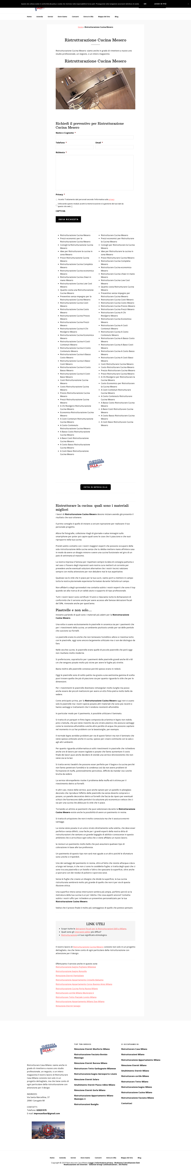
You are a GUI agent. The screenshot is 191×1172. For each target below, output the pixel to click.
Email (99, 142)
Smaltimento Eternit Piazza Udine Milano (94, 1084)
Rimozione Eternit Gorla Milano (89, 1090)
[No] (188, 4)
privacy (111, 199)
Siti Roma (123, 1164)
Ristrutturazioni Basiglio (86, 1104)
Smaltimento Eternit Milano (135, 1070)
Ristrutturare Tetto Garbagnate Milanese (95, 1068)
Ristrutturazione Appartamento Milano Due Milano (80, 1001)
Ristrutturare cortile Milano (135, 1076)
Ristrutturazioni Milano (132, 1054)
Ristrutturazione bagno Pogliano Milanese (76, 967)
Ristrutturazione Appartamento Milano (140, 1060)
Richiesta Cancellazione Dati (127, 1163)
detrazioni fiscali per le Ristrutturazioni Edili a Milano (101, 928)
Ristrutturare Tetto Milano (134, 1081)
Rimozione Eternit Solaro (86, 1079)
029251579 (41, 1110)
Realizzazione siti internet (75, 1164)
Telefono (61, 142)
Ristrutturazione (69, 935)
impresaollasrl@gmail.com (47, 1113)
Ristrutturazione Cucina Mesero (88, 947)
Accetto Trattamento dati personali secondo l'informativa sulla (86, 199)
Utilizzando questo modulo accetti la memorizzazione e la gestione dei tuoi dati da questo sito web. (90, 205)
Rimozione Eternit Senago (68, 1006)
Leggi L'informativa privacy (100, 1163)
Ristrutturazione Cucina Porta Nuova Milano (77, 988)
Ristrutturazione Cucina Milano (136, 1092)
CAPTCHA (60, 211)
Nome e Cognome (66, 133)
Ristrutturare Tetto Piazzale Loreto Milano (76, 997)
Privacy (60, 194)
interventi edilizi (82, 932)
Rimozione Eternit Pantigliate (70, 975)
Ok (145, 4)
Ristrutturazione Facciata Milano (137, 1097)
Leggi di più (160, 4)
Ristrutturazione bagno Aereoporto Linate (95, 1074)
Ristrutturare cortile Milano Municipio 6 (75, 993)
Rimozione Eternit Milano (134, 1065)
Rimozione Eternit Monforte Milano (92, 1049)
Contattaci (126, 1103)
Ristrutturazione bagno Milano (136, 1087)
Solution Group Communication (103, 1164)
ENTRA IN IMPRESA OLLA (95, 487)
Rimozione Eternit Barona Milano (90, 1063)
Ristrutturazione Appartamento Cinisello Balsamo (79, 980)
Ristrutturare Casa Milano (134, 1049)
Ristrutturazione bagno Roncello (71, 971)
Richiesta (61, 152)
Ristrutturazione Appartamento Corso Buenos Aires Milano (84, 984)
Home (80, 27)
